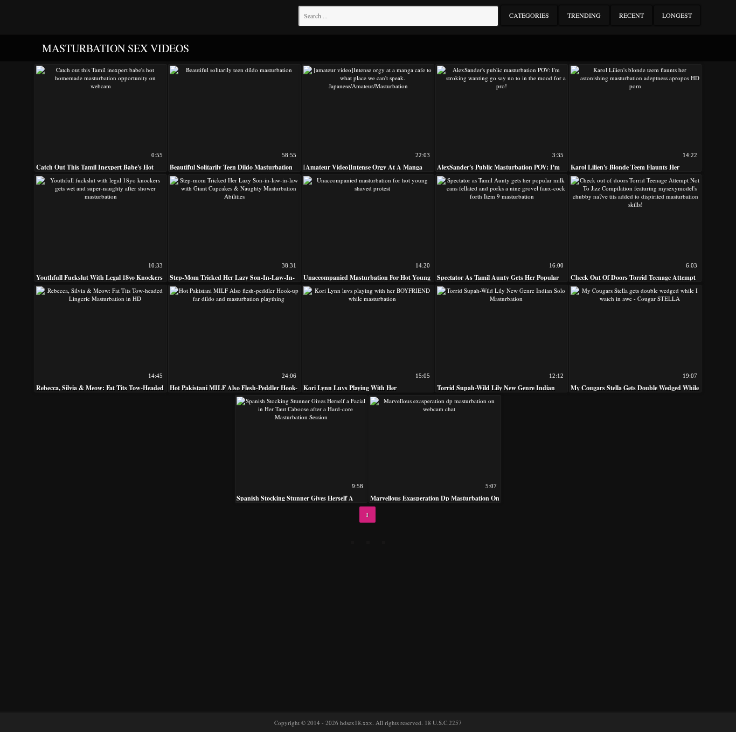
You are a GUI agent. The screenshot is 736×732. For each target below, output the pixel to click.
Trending (584, 15)
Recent (631, 15)
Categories (529, 15)
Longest (677, 15)
